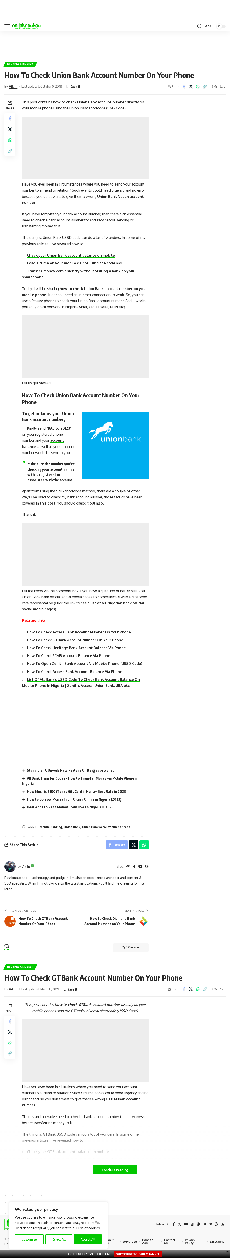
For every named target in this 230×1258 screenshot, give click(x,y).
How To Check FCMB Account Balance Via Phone (68, 655)
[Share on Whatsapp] (198, 86)
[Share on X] (191, 86)
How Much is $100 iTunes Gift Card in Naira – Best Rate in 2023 (76, 791)
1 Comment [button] (133, 947)
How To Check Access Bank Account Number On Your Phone (79, 632)
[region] (58, 1225)
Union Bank (72, 827)
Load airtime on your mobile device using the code (71, 263)
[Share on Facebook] (184, 86)
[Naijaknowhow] (26, 26)
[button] (8, 26)
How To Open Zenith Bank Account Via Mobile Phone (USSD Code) (84, 663)
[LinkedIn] (204, 1224)
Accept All (88, 1239)
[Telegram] (210, 1224)
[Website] (128, 866)
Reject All (59, 1239)
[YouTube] (140, 866)
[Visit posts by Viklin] (10, 866)
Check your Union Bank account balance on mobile (71, 255)
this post (47, 503)
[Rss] (223, 1224)
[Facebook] (134, 866)
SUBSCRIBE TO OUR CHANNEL (138, 1254)
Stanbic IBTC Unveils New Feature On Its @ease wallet (70, 770)
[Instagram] (147, 866)
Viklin (13, 86)
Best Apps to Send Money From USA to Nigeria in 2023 (70, 807)
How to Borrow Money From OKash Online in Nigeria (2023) (74, 799)
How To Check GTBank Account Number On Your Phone (75, 640)
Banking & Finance (20, 64)
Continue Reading (115, 1170)
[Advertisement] (115, 44)
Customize (29, 1239)
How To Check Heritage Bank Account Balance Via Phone (76, 648)
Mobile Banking (51, 827)
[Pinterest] (198, 1224)
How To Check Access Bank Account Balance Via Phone (74, 671)
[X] (179, 1224)
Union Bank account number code (106, 827)
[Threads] (216, 1224)
